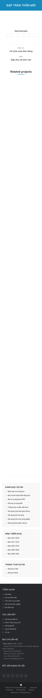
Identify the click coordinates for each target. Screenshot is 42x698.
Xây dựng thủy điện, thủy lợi (17, 523)
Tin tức (7, 632)
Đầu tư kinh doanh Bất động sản (19, 495)
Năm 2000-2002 (13, 554)
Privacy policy (20, 690)
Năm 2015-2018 (13, 538)
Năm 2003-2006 (13, 550)
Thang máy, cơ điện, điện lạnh (18, 507)
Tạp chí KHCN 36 (10, 629)
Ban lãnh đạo (9, 607)
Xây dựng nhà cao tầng (16, 515)
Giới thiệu (8, 594)
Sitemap (31, 690)
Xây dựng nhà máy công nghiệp (19, 519)
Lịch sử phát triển (11, 597)
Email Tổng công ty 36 (12, 622)
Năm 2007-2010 (13, 546)
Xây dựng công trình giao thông (19, 511)
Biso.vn (28, 692)
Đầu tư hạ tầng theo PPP (16, 499)
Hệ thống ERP (9, 626)
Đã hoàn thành (13, 573)
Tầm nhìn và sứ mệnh (12, 601)
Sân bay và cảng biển (15, 503)
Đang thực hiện (13, 569)
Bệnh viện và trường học (16, 491)
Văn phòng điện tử (11, 619)
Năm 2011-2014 (13, 542)
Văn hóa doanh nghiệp (12, 604)
